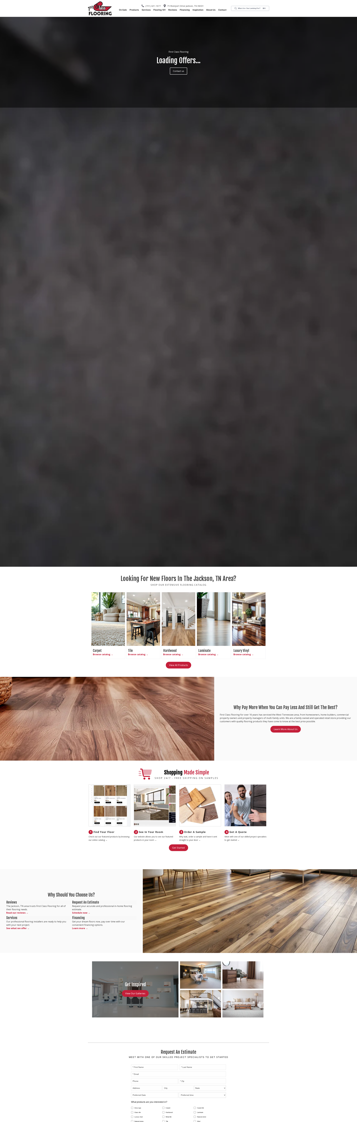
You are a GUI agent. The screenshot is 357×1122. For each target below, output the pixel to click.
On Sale (123, 10)
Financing (185, 10)
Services (146, 10)
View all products (178, 665)
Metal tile (169, 1117)
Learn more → (79, 928)
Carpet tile (200, 1108)
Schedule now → (80, 911)
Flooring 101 (159, 10)
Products (134, 10)
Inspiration (198, 10)
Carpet (168, 1108)
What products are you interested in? (149, 1102)
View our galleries (135, 993)
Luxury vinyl (138, 1117)
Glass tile (137, 1112)
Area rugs (137, 1108)
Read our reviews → (16, 913)
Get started (178, 848)
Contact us (178, 71)
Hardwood (169, 1112)
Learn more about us (285, 729)
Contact (222, 10)
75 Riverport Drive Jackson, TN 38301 (185, 6)
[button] (134, 10)
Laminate (200, 1112)
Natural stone (201, 1117)
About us (210, 10)
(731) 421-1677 (154, 6)
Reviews (172, 10)
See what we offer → (16, 928)
